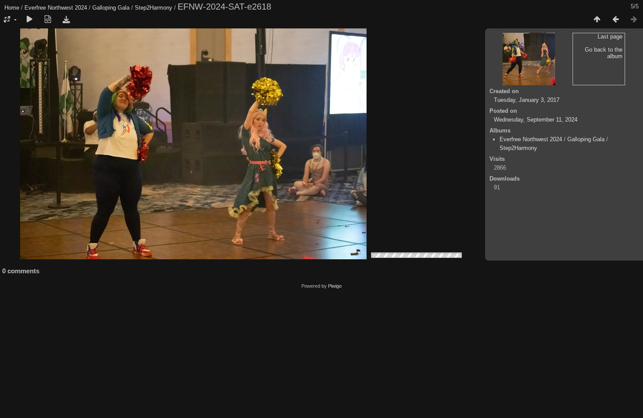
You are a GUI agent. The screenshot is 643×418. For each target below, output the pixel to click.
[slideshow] (29, 19)
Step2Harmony (153, 7)
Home (11, 7)
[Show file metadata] (47, 19)
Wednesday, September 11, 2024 (535, 119)
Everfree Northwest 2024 (55, 7)
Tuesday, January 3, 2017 (526, 100)
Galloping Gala (110, 7)
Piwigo (335, 286)
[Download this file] (66, 19)
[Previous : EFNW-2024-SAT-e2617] (615, 19)
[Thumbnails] (597, 19)
